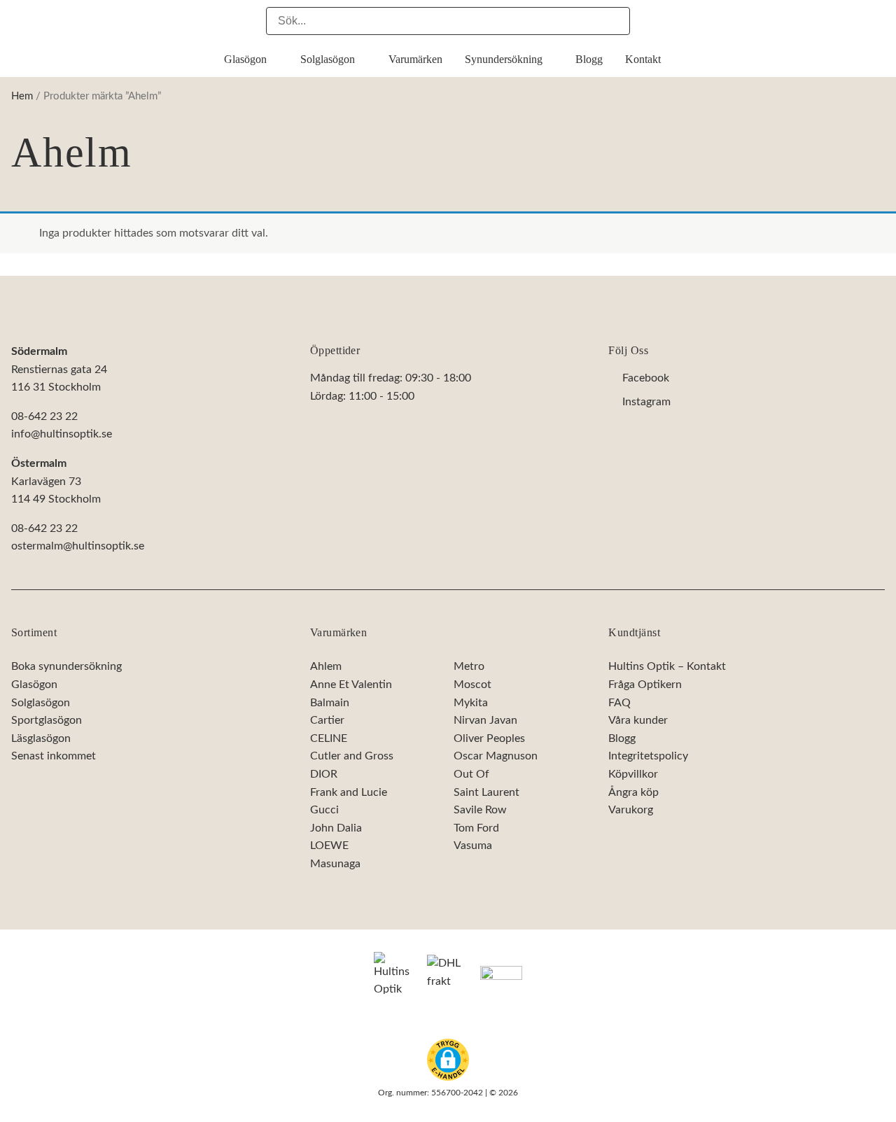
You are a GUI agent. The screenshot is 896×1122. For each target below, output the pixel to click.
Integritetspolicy (648, 756)
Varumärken (339, 632)
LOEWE (329, 846)
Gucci (324, 809)
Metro (469, 667)
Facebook (645, 378)
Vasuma (473, 846)
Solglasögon (40, 702)
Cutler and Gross (351, 756)
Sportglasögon (46, 720)
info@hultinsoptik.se (61, 434)
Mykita (471, 702)
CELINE (328, 738)
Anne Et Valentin (351, 684)
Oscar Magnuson (496, 756)
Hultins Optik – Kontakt (667, 667)
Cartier (327, 720)
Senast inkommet (53, 756)
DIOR (323, 774)
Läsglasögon (41, 738)
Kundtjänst (634, 632)
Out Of (471, 774)
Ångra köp (633, 792)
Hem (22, 96)
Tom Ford (476, 828)
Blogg (622, 738)
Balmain (329, 702)
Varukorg (630, 809)
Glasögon (34, 684)
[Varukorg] (878, 20)
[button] (448, 1060)
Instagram (646, 401)
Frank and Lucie (348, 792)
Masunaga (335, 863)
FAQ (619, 702)
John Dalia (336, 828)
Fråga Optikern (645, 684)
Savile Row (480, 809)
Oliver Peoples (489, 738)
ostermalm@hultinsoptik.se (77, 546)
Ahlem (326, 667)
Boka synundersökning (66, 667)
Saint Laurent (486, 792)
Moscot (472, 684)
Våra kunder (638, 720)
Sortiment (34, 632)
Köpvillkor (633, 774)
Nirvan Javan (485, 720)
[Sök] (616, 21)
